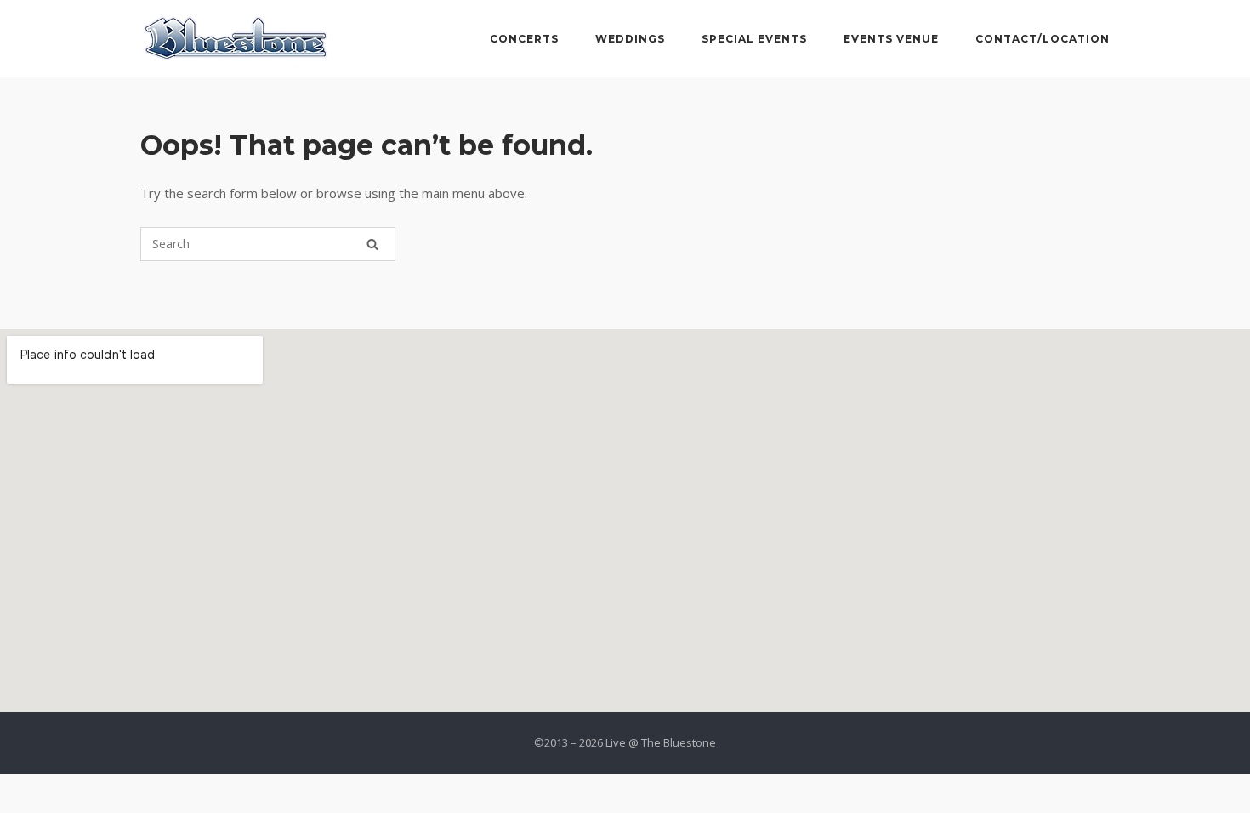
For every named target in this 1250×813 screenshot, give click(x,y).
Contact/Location (1042, 38)
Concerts (524, 38)
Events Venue (891, 38)
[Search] (372, 244)
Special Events (754, 38)
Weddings (630, 38)
